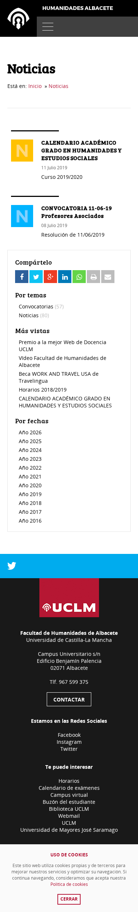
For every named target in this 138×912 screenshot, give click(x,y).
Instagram (69, 741)
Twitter (69, 748)
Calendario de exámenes (69, 787)
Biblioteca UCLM (69, 808)
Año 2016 (30, 520)
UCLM (69, 822)
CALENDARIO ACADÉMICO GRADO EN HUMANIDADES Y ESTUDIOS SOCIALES (65, 402)
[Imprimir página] (93, 276)
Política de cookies (69, 884)
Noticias (58, 85)
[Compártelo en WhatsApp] (79, 276)
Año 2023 (30, 458)
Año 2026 (30, 432)
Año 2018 (30, 502)
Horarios (69, 780)
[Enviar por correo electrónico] (107, 276)
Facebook (69, 734)
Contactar (69, 699)
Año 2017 (30, 511)
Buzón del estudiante (69, 801)
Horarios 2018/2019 (43, 389)
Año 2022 (30, 467)
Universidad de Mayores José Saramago (69, 829)
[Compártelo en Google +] (50, 276)
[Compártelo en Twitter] (36, 276)
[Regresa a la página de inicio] (18, 18)
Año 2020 (30, 485)
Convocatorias (41, 306)
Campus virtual (69, 794)
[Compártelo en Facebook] (21, 276)
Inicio (35, 85)
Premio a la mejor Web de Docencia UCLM (62, 346)
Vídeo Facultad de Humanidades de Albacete (62, 361)
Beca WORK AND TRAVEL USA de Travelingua (59, 377)
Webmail (69, 815)
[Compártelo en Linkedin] (64, 276)
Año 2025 (30, 441)
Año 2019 (30, 494)
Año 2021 (30, 476)
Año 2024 (30, 449)
